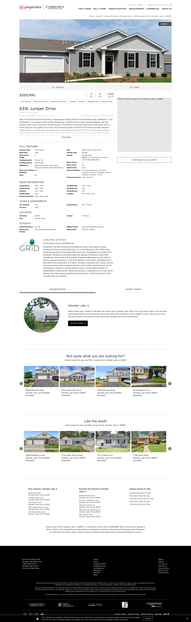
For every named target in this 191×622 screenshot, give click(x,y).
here (125, 619)
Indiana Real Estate (29, 564)
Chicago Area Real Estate (32, 561)
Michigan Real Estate (30, 566)
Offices (161, 559)
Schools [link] (82, 101)
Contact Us (162, 566)
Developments (136, 9)
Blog (95, 575)
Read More (66, 137)
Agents (161, 561)
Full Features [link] (26, 101)
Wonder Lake (50, 115)
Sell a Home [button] (99, 9)
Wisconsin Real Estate (30, 568)
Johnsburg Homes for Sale (140, 504)
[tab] (57, 289)
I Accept (147, 618)
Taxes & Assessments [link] (58, 101)
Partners (97, 572)
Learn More (77, 323)
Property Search (100, 564)
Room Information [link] (41, 101)
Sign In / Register (157, 5)
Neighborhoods (100, 566)
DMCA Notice (163, 572)
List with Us (162, 564)
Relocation (98, 570)
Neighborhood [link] (93, 101)
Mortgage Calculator (144, 160)
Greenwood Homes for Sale (140, 493)
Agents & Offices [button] (117, 9)
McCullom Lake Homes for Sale (141, 498)
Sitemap (158, 614)
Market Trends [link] (106, 101)
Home (96, 559)
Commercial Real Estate (31, 559)
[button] (144, 125)
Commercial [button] (153, 9)
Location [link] (72, 101)
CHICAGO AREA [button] (135, 5)
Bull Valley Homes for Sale (140, 501)
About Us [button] (167, 9)
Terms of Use (163, 570)
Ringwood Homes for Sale (140, 496)
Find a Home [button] (84, 9)
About (96, 561)
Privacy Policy (163, 568)
